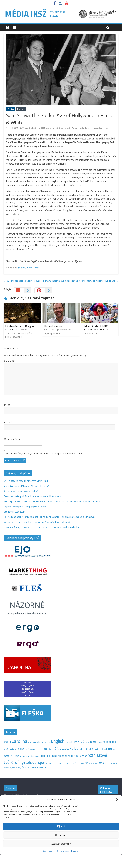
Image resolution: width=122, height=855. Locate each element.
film (74, 742)
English (11, 108)
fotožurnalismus (10, 749)
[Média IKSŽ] (61, 9)
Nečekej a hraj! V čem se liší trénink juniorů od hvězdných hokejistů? (37, 522)
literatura (108, 748)
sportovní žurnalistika (56, 763)
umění (83, 763)
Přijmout (61, 826)
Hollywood (93, 127)
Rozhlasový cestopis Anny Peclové (21, 491)
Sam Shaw (103, 127)
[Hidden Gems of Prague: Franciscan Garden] (22, 305)
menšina (23, 755)
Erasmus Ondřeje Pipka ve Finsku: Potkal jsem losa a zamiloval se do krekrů (42, 527)
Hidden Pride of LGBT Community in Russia (96, 328)
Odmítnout (61, 835)
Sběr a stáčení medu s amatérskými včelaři (26, 481)
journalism (38, 749)
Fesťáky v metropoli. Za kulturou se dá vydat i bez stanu (32, 496)
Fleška (87, 742)
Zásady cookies (49, 850)
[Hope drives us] (61, 305)
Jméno (8, 405)
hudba (21, 749)
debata (30, 742)
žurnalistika (41, 767)
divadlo (36, 742)
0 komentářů (64, 127)
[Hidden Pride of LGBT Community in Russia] (99, 305)
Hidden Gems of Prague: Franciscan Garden (19, 328)
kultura (75, 748)
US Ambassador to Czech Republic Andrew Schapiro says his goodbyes (41, 281)
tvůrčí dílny (76, 763)
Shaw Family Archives (29, 267)
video (90, 762)
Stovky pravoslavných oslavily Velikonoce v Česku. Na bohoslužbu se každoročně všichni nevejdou (52, 501)
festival (68, 742)
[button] (117, 799)
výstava (99, 763)
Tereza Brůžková (29, 127)
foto (100, 742)
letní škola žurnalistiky (92, 749)
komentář (50, 748)
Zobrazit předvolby (61, 844)
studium (68, 763)
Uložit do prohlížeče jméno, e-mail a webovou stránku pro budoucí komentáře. (43, 453)
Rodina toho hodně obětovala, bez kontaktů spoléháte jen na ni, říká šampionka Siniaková (49, 517)
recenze (62, 755)
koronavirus (63, 749)
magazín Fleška (11, 756)
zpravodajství (9, 767)
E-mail (8, 422)
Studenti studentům (14, 511)
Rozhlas (83, 756)
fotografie (110, 741)
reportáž (73, 756)
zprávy (18, 767)
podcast (37, 756)
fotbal (93, 742)
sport (42, 762)
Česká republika (29, 767)
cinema (78, 127)
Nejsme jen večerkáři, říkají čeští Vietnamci (25, 506)
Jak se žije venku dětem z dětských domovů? (26, 486)
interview (28, 749)
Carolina (19, 741)
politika (45, 756)
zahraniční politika (111, 763)
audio (7, 741)
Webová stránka (12, 439)
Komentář (9, 361)
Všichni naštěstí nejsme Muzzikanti (98, 281)
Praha (54, 756)
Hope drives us (53, 326)
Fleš (81, 741)
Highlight (21, 108)
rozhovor (31, 762)
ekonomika (46, 742)
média (31, 756)
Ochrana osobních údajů (67, 850)
